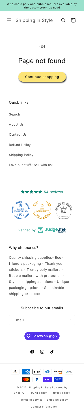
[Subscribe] (70, 320)
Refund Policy (20, 145)
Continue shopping (42, 77)
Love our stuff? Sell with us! (31, 165)
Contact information (44, 406)
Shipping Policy (21, 155)
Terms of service (31, 399)
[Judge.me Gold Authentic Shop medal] (42, 210)
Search (14, 114)
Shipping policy (57, 399)
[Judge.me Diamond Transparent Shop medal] (21, 210)
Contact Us (18, 134)
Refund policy (38, 392)
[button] (9, 20)
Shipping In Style (39, 387)
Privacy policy (61, 392)
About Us (16, 124)
